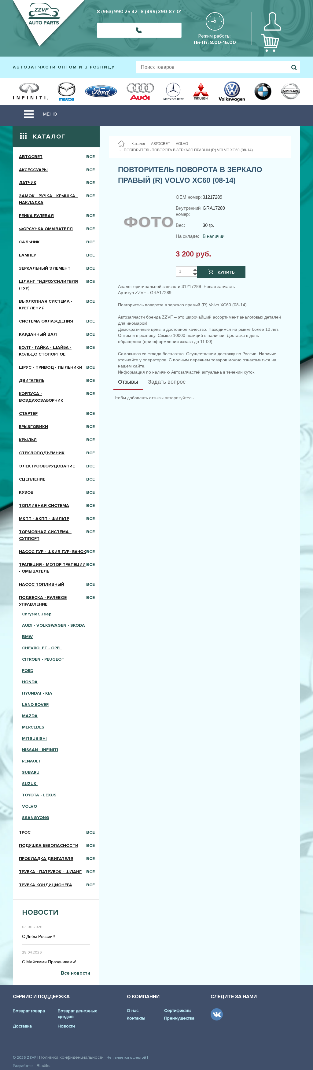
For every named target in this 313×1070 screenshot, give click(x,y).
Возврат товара (29, 1010)
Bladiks (43, 1065)
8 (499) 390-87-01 (161, 11)
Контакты (136, 1018)
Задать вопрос (167, 382)
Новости (66, 1026)
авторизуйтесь (179, 397)
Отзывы (128, 382)
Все (90, 156)
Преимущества (179, 1018)
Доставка (22, 1026)
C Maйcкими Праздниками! (49, 961)
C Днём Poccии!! (38, 936)
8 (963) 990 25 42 (117, 11)
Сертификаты (177, 1010)
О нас (132, 1010)
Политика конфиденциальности (71, 1057)
